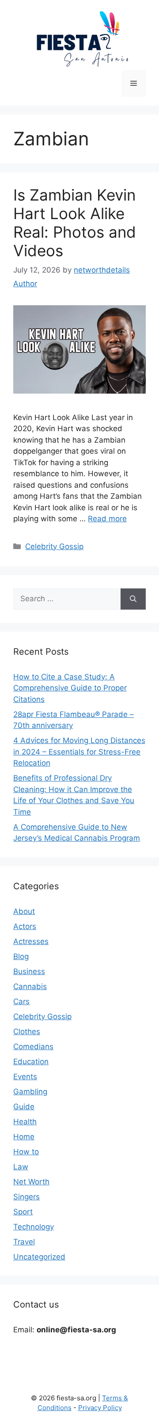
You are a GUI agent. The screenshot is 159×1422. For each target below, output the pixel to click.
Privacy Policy (100, 1407)
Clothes (26, 1031)
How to (26, 1151)
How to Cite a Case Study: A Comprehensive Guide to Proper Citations (70, 688)
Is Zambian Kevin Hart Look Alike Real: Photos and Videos (74, 223)
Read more (107, 518)
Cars (21, 1001)
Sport (23, 1211)
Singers (26, 1196)
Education (31, 1061)
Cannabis (30, 986)
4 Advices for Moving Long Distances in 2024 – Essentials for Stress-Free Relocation (79, 751)
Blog (21, 956)
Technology (33, 1226)
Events (25, 1076)
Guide (23, 1106)
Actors (24, 926)
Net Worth (31, 1181)
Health (25, 1121)
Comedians (33, 1046)
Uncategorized (39, 1256)
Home (23, 1136)
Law (20, 1166)
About (24, 911)
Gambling (30, 1091)
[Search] (133, 599)
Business (29, 971)
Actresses (31, 941)
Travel (24, 1241)
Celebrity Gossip (54, 546)
